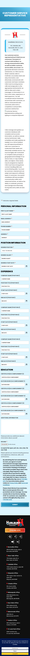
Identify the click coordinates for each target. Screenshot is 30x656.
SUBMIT (15, 505)
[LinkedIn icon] (17, 542)
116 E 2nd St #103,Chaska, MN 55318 (12, 586)
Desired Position (7, 247)
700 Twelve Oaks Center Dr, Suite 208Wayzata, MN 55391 (14, 576)
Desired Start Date (8, 263)
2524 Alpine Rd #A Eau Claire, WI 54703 (12, 605)
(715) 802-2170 (7, 499)
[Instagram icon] (20, 536)
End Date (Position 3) (8, 361)
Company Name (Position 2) (10, 307)
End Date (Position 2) (8, 329)
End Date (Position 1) (8, 297)
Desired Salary (7, 255)
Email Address (6, 219)
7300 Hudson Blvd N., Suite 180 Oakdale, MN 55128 (15, 567)
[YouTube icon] (12, 542)
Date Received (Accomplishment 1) (13, 381)
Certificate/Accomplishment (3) (12, 403)
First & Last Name (7, 211)
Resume (4, 442)
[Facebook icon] (15, 536)
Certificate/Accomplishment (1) (12, 374)
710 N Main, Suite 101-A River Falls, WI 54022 (13, 558)
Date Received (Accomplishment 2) (13, 396)
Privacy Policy (14, 483)
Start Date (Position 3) (9, 354)
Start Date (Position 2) (9, 322)
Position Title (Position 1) (10, 283)
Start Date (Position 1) (9, 290)
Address (4, 234)
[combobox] (15, 250)
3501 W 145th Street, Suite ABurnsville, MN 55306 (14, 549)
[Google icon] (10, 536)
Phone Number (6, 226)
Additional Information (9, 418)
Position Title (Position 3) (10, 346)
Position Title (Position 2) (10, 315)
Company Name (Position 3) (10, 339)
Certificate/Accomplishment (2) (12, 388)
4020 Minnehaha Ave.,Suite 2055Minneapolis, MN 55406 (13, 595)
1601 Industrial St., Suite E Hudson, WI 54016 (13, 622)
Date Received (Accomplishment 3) (13, 410)
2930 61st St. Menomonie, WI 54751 (13, 614)
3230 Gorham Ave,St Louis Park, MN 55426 (13, 631)
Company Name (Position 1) (10, 275)
